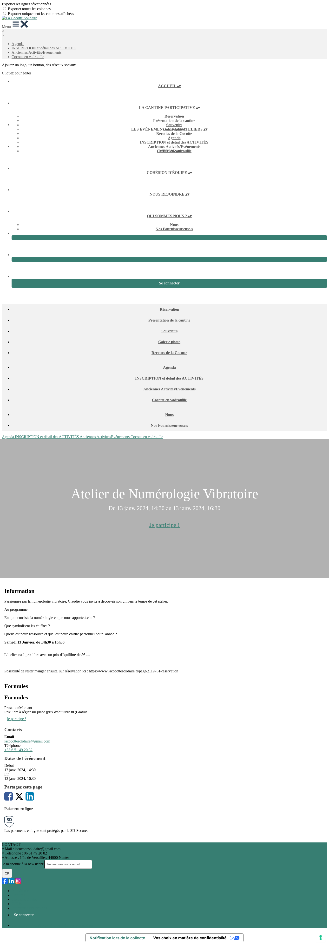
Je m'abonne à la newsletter (23, 864)
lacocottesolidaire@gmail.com (27, 741)
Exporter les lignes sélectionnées (26, 4)
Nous (174, 225)
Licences (18, 895)
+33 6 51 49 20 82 (18, 750)
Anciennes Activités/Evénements (36, 52)
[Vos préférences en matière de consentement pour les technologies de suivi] (320, 937)
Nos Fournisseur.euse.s (174, 229)
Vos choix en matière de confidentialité (190, 937)
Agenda (18, 44)
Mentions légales (24, 899)
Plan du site (20, 891)
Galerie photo (169, 342)
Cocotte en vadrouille (28, 57)
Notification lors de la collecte (117, 937)
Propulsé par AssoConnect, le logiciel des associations (52, 925)
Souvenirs (174, 125)
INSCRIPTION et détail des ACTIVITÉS (44, 48)
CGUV (17, 904)
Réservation (174, 116)
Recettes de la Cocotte (174, 133)
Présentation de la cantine (174, 120)
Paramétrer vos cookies (29, 908)
